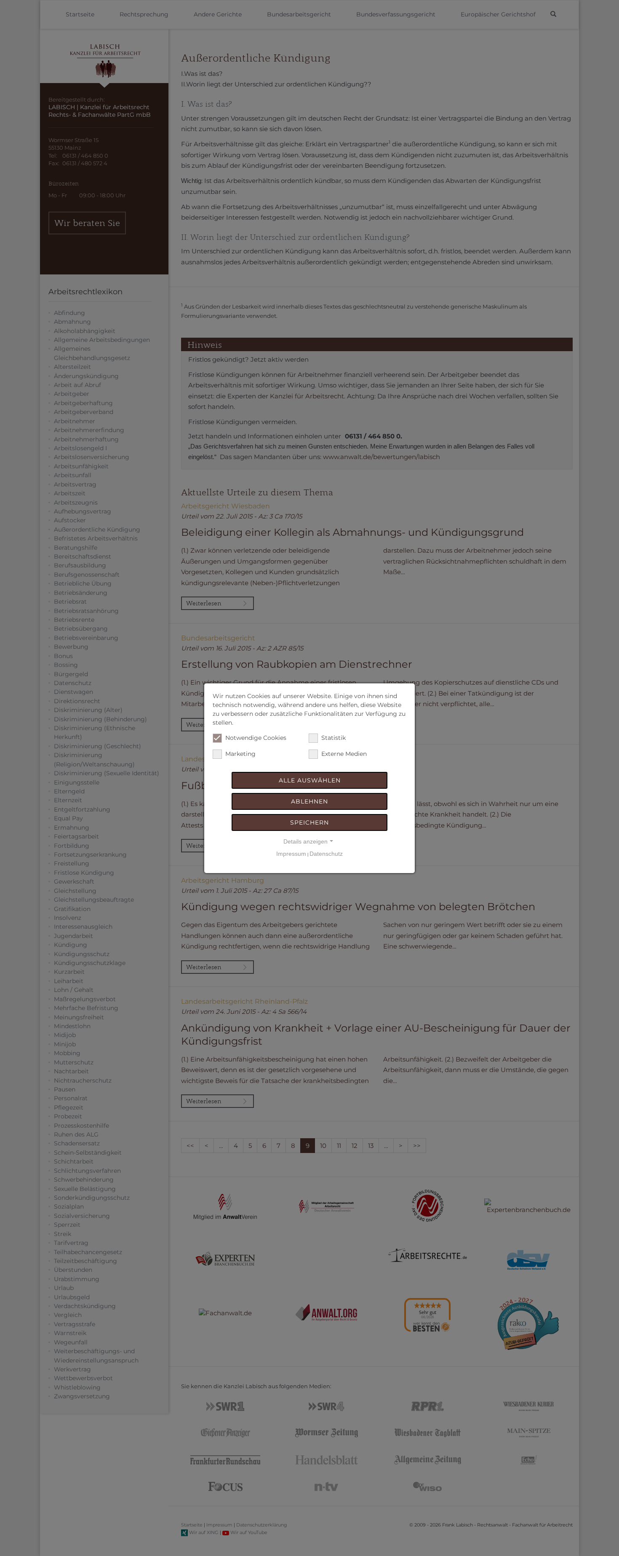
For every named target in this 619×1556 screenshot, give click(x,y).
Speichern (309, 822)
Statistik (333, 738)
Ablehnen (309, 801)
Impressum (291, 853)
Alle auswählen (310, 780)
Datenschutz (326, 853)
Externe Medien (344, 754)
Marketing (240, 754)
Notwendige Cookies (255, 738)
